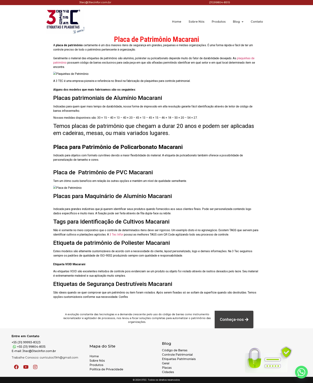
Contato (257, 21)
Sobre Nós (197, 21)
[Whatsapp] (301, 372)
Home (176, 21)
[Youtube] (25, 367)
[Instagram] (35, 367)
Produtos (219, 21)
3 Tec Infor (116, 234)
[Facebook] (16, 367)
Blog (236, 21)
